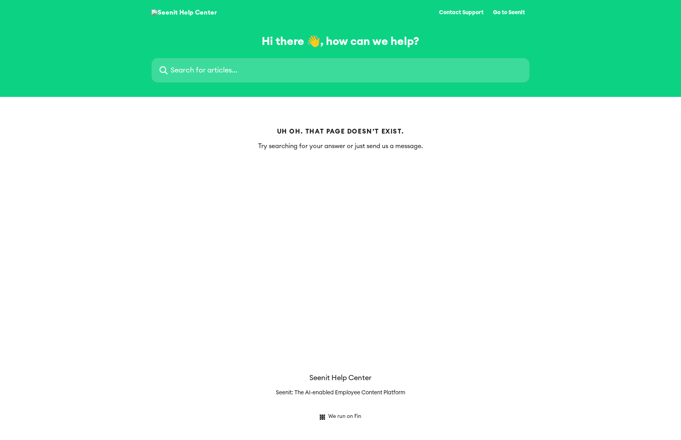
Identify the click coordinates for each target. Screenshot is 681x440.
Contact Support (461, 12)
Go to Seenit (509, 12)
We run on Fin (344, 416)
